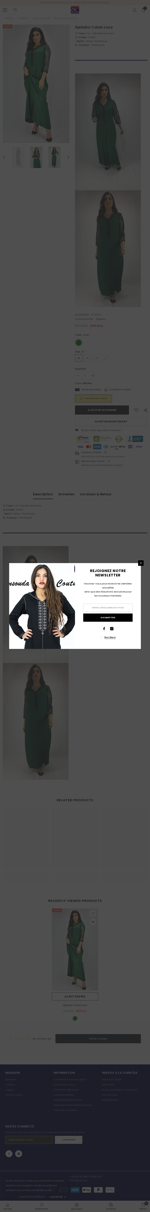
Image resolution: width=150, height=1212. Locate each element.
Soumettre (108, 617)
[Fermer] (141, 563)
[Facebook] (104, 628)
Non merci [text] (110, 637)
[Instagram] (112, 628)
